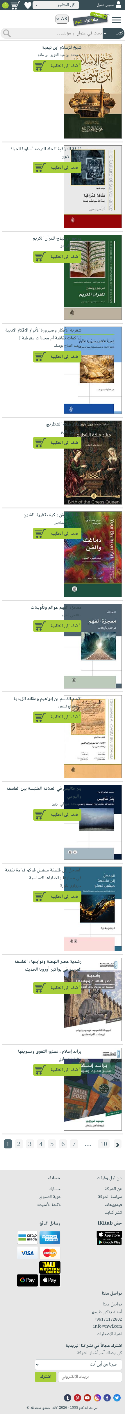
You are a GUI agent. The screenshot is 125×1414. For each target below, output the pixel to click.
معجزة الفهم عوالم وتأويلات (56, 608)
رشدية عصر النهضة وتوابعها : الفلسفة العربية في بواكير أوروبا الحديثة (48, 966)
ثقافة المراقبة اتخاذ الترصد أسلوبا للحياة (45, 149)
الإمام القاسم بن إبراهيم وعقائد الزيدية (47, 699)
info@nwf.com (107, 1326)
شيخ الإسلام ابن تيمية (61, 48)
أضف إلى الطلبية (65, 66)
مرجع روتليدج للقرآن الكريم (57, 239)
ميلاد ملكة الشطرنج (63, 424)
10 (103, 1144)
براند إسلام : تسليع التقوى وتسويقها (49, 1052)
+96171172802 (108, 1319)
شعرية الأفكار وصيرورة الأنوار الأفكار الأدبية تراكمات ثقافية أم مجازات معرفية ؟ (43, 334)
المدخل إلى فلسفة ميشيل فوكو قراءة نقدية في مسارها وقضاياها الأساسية (43, 874)
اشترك (45, 1377)
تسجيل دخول (105, 5)
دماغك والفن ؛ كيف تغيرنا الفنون (52, 515)
